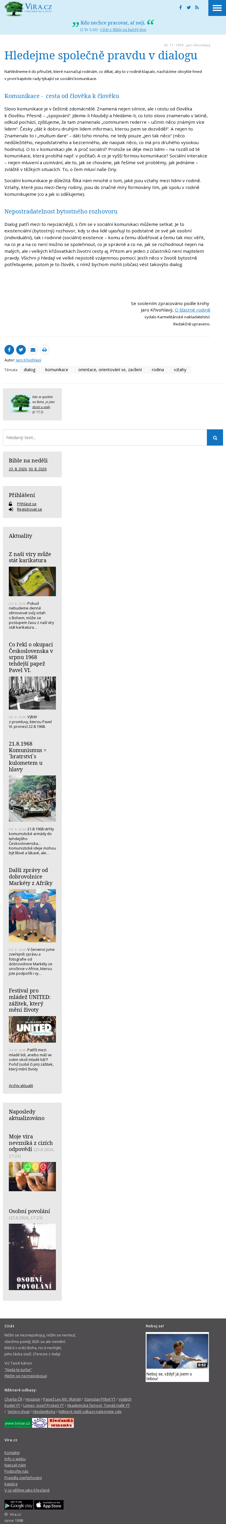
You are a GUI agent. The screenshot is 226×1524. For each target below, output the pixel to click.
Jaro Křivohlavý (198, 45)
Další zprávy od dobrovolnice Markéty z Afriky (30, 876)
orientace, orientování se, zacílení (110, 369)
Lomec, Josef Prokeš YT (43, 1405)
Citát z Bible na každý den (123, 29)
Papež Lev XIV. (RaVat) (62, 1399)
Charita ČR (13, 1399)
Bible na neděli (28, 460)
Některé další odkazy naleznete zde (90, 1411)
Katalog (10, 1483)
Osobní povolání (29, 1211)
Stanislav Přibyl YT (99, 1399)
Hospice (33, 1399)
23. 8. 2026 (18, 469)
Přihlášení (22, 494)
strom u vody (41, 407)
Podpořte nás (16, 1471)
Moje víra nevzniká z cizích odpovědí (31, 1143)
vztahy (180, 369)
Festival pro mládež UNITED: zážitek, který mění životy (30, 1000)
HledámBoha (44, 1411)
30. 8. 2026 (37, 469)
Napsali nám (15, 1465)
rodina (158, 369)
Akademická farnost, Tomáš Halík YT (98, 1405)
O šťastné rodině (192, 310)
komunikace (56, 369)
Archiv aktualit (21, 1085)
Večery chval (18, 1411)
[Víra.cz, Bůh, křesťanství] (28, 8)
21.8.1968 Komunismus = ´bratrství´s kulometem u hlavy (27, 756)
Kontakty (12, 1452)
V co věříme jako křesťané (27, 1490)
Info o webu (15, 1458)
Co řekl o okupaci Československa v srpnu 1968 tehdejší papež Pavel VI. (31, 657)
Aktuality (20, 535)
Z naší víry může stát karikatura (30, 557)
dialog (29, 369)
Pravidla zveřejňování (23, 1477)
